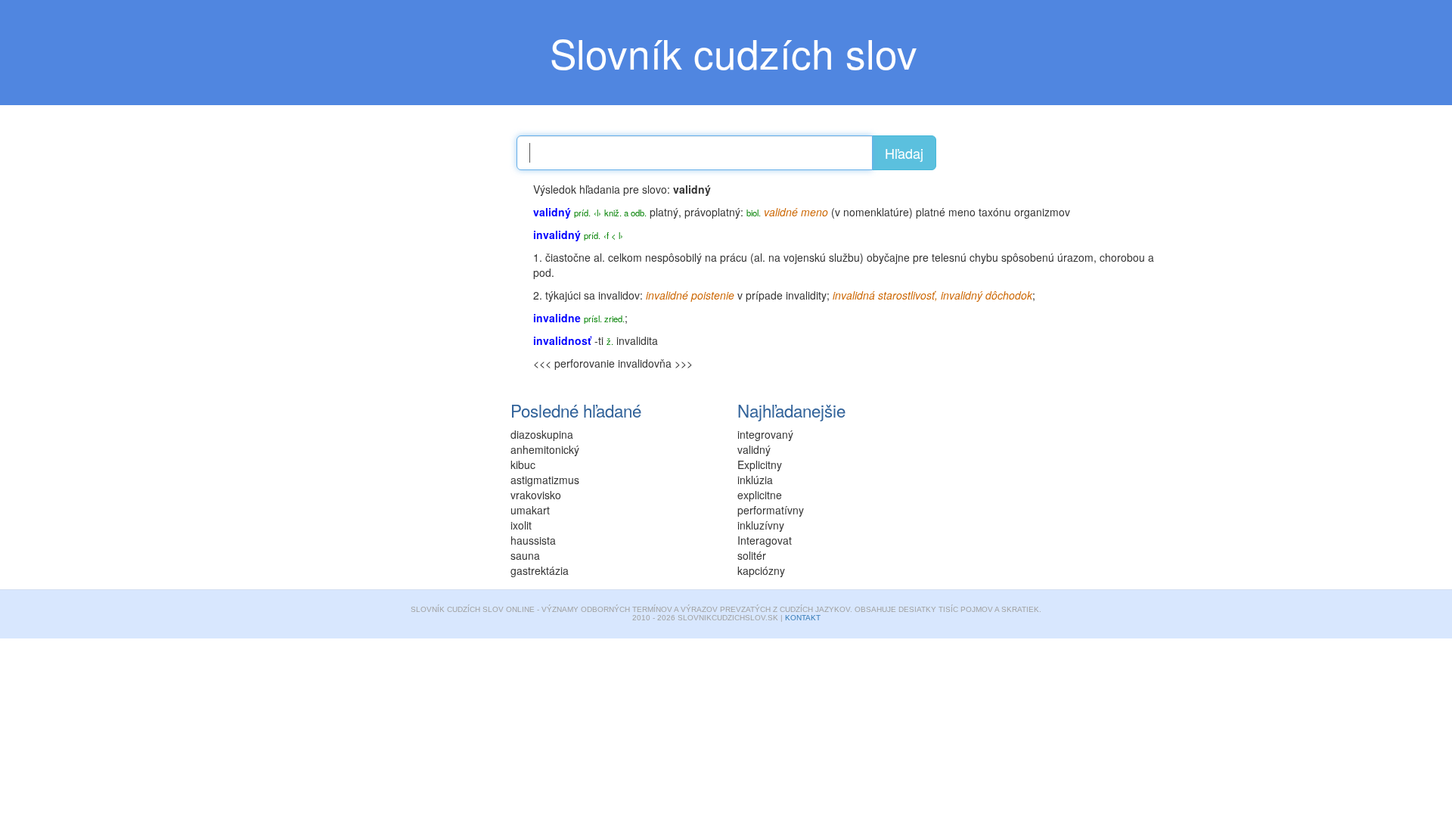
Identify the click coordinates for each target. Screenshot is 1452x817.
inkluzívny (760, 525)
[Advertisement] (408, 276)
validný (754, 449)
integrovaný (765, 434)
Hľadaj (904, 153)
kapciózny (761, 570)
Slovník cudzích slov (733, 52)
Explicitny (759, 464)
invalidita (637, 340)
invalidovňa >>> (655, 363)
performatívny (770, 509)
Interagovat (764, 540)
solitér (751, 555)
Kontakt (803, 618)
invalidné (667, 295)
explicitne (759, 494)
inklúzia (755, 479)
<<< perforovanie (574, 363)
